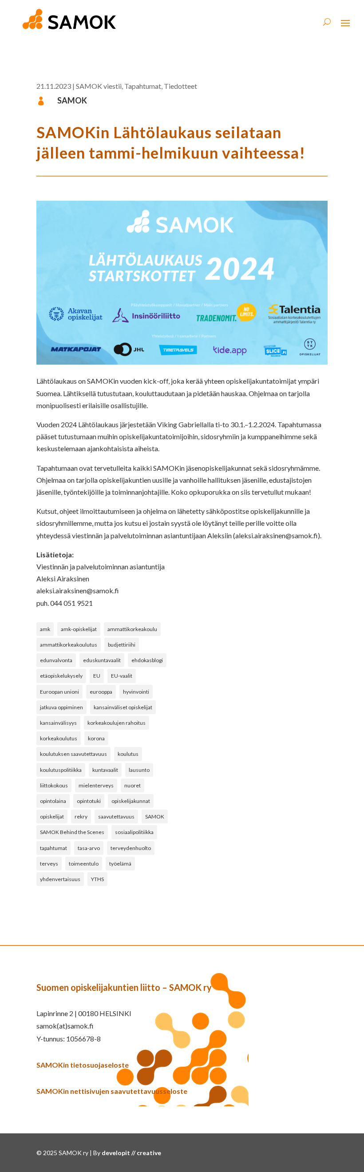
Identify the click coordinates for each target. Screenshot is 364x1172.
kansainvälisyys (58, 722)
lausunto (139, 770)
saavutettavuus (116, 816)
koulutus (128, 754)
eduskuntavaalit (102, 660)
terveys (49, 863)
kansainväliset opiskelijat (123, 707)
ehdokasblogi (147, 660)
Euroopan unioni (59, 691)
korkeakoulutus (58, 738)
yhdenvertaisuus (60, 879)
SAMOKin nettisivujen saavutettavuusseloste (111, 1091)
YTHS (97, 879)
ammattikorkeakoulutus (68, 644)
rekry (81, 816)
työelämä (120, 863)
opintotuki (89, 801)
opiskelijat (52, 816)
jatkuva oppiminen (61, 707)
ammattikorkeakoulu (132, 629)
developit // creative (131, 1152)
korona (96, 738)
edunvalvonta (56, 660)
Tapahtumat (142, 86)
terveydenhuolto (131, 848)
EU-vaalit (121, 675)
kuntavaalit (105, 770)
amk (45, 629)
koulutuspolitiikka (61, 770)
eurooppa (101, 691)
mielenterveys (96, 785)
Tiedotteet (180, 86)
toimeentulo (84, 863)
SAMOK (154, 816)
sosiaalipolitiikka (134, 832)
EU (96, 675)
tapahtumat (53, 848)
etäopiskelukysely (61, 675)
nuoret (132, 785)
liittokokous (54, 785)
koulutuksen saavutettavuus (73, 754)
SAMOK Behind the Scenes (72, 832)
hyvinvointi (136, 691)
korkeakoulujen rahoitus (116, 722)
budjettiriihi (121, 644)
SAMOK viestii (99, 86)
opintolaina (53, 801)
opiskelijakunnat (130, 801)
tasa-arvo (89, 848)
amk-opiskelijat (79, 629)
